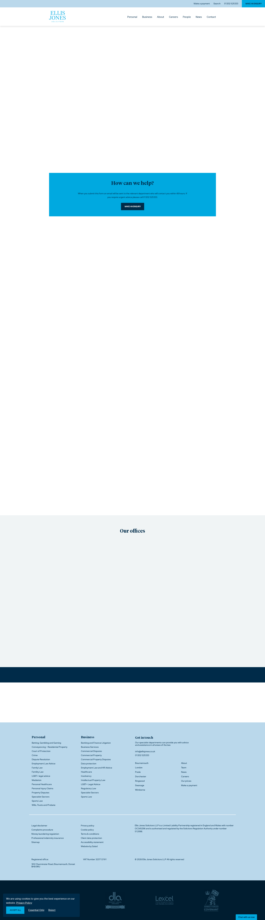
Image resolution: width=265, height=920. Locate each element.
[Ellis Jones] (57, 16)
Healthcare (86, 772)
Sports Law (37, 801)
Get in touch (144, 737)
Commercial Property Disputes (96, 759)
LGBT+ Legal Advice (90, 784)
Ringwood (140, 781)
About (160, 17)
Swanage (139, 785)
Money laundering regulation (45, 834)
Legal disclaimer (39, 825)
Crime (35, 755)
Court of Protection (41, 751)
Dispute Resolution (41, 759)
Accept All (15, 910)
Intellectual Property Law (93, 780)
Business (147, 17)
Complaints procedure (42, 829)
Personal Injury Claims (42, 788)
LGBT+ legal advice (41, 776)
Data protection (88, 763)
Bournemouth (141, 763)
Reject (52, 910)
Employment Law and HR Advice (96, 767)
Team (183, 767)
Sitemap (35, 842)
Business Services (90, 747)
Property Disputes (40, 792)
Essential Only (36, 910)
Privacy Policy (24, 902)
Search (217, 3)
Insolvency (86, 776)
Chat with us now (246, 917)
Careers (173, 17)
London (138, 767)
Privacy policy (87, 825)
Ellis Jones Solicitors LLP (147, 825)
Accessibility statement (92, 842)
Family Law (37, 767)
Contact (211, 17)
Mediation (36, 780)
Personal (132, 17)
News (199, 17)
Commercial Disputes (91, 751)
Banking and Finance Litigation (96, 743)
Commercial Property (91, 755)
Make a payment (202, 3)
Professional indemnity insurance (47, 838)
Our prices (186, 781)
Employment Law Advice (43, 763)
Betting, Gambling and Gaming (46, 743)
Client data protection (91, 838)
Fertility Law (37, 772)
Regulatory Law (88, 788)
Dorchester (140, 776)
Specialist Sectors (40, 796)
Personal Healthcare (42, 784)
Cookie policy (87, 829)
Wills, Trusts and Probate (43, 805)
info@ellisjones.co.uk (145, 751)
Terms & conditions (90, 834)
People (187, 17)
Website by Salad (89, 846)
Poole (138, 772)
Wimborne (140, 790)
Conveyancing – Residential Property (49, 747)
